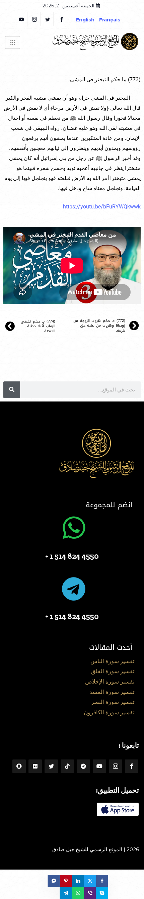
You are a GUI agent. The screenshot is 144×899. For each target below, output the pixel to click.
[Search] (11, 389)
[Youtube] (99, 766)
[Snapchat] (19, 766)
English (85, 20)
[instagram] (35, 19)
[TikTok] (67, 766)
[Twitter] (48, 19)
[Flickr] (35, 766)
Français (114, 20)
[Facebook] (61, 19)
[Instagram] (115, 766)
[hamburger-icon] (12, 42)
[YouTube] (21, 19)
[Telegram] (83, 766)
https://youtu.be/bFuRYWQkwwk (102, 206)
